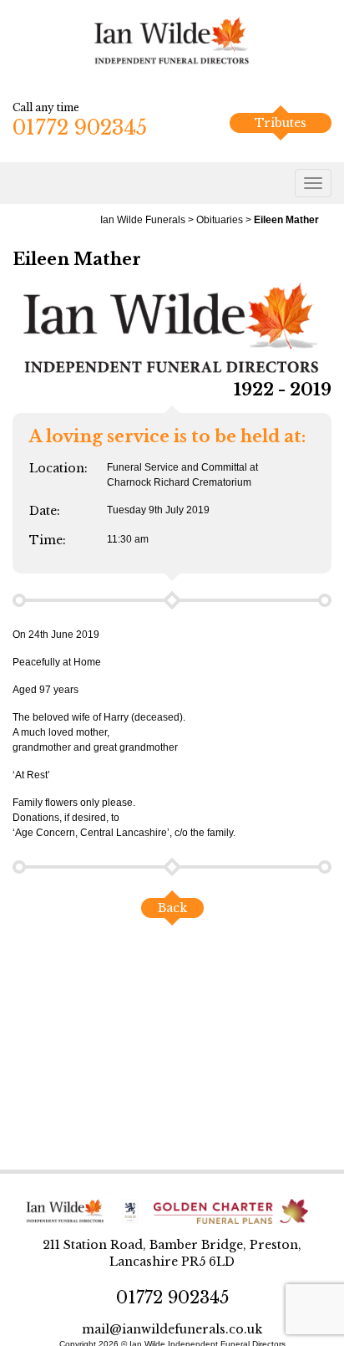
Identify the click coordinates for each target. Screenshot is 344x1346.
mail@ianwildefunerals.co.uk (172, 1329)
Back (172, 907)
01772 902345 (80, 127)
